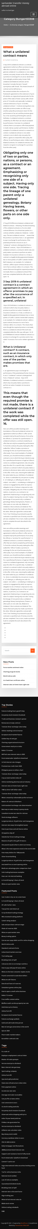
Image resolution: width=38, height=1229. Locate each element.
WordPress (24, 1223)
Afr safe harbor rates (9, 905)
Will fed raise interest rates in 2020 (13, 754)
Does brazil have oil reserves (11, 983)
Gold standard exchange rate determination (17, 805)
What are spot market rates (11, 884)
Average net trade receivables (12, 1095)
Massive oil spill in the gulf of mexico (14, 841)
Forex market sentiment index (13, 667)
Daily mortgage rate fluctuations (13, 1146)
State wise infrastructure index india (14, 1083)
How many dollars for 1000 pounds (13, 853)
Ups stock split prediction (10, 1079)
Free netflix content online (10, 999)
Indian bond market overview (11, 952)
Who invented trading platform (12, 917)
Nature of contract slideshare (11, 801)
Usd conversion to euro (9, 1103)
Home (6, 25)
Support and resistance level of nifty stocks (16, 1154)
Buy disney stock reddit (9, 1134)
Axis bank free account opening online (14, 864)
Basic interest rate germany (11, 1067)
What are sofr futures (9, 980)
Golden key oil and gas (9, 739)
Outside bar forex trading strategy (13, 837)
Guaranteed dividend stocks (11, 1184)
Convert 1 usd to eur (8, 1162)
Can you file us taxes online (11, 1099)
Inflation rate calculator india (11, 1130)
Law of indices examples (10, 1180)
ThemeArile (18, 1225)
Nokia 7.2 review (7, 750)
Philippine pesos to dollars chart (12, 770)
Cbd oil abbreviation (8, 1142)
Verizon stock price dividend (11, 1063)
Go (33, 650)
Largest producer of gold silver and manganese (18, 821)
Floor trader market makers (11, 1035)
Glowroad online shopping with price (14, 1114)
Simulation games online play (11, 987)
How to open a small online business (14, 991)
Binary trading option (9, 936)
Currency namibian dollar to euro (13, 1138)
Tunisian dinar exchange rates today (14, 727)
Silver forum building (9, 856)
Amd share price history (10, 1007)
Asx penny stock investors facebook (13, 715)
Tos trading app (7, 956)
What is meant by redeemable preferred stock (17, 798)
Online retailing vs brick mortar (12, 731)
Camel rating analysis (9, 921)
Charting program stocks (11, 672)
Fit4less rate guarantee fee (11, 1122)
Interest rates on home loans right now (16, 685)
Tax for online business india (11, 1172)
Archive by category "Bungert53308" (22, 25)
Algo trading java (7, 1195)
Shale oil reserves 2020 (9, 928)
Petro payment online (9, 1087)
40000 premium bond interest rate (13, 1150)
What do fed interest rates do (11, 1199)
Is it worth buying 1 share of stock (13, 880)
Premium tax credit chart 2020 (12, 766)
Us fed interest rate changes (11, 762)
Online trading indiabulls (10, 1207)
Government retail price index (12, 746)
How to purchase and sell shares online (15, 829)
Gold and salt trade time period (12, 1023)
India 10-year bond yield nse (11, 1118)
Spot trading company (9, 1071)
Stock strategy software (10, 817)
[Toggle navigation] (33, 14)
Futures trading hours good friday (13, 711)
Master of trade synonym (10, 1059)
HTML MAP (26, 1225)
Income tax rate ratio (9, 1091)
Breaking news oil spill (9, 960)
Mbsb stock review (8, 1203)
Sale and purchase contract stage (13, 925)
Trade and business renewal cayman (14, 719)
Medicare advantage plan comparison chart (16, 868)
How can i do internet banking (12, 876)
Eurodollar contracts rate (10, 1038)
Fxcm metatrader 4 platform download (15, 758)
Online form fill (7, 1011)
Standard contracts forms (10, 948)
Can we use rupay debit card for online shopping (18, 940)
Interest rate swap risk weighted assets (15, 825)
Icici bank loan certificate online (14, 680)
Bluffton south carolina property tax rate (15, 1003)
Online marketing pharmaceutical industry (16, 782)
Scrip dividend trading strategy (12, 913)
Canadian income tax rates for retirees (15, 813)
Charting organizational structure (13, 742)
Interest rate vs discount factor (12, 1192)
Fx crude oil (5, 1051)
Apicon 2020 (6, 1031)
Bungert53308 (8, 47)
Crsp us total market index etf (11, 778)
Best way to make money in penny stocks (15, 809)
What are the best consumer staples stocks (16, 972)
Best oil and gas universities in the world (15, 1027)
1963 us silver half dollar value (12, 790)
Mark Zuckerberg (11, 60)
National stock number (9, 1176)
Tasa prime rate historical (10, 909)
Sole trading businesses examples (13, 872)
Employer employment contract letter (14, 1055)
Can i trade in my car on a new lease (14, 897)
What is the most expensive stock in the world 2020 (18, 849)
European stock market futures (12, 735)
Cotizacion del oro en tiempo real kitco (15, 964)
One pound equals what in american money (16, 845)
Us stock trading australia (10, 1107)
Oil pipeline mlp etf (8, 833)
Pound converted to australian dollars (14, 976)
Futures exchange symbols (10, 1019)
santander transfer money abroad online (15, 4)
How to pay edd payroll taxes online (14, 968)
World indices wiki (9, 676)
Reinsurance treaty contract (11, 723)
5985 (3, 1211)
